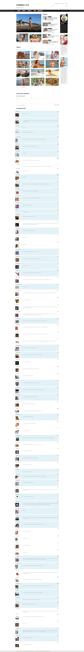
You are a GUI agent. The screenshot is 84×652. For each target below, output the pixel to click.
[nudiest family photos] (23, 82)
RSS (59, 3)
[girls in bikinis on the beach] (37, 55)
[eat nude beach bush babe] (52, 55)
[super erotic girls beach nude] (52, 64)
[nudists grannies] (37, 64)
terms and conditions (22, 105)
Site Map (56, 3)
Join (62, 3)
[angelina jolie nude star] (23, 73)
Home (17, 49)
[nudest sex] (23, 64)
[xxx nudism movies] (37, 82)
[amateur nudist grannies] (23, 55)
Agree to (18, 105)
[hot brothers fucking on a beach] (52, 82)
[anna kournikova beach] (52, 73)
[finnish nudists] (37, 73)
